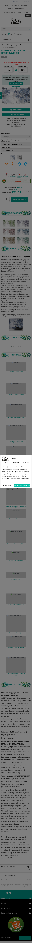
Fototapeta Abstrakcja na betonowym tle (16, 633)
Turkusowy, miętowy (24, 45)
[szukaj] (28, 28)
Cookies (28, 15)
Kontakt (26, 12)
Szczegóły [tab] (16, 462)
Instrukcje (24, 5)
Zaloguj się (20, 34)
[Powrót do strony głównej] (2, 45)
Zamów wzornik (5, 141)
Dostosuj (8, 485)
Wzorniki (10, 8)
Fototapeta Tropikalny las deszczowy (16, 442)
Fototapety (9, 45)
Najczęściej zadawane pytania (12, 12)
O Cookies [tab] (26, 462)
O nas (6, 5)
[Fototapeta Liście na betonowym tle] (9, 223)
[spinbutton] (8, 70)
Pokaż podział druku (16, 83)
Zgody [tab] (5, 462)
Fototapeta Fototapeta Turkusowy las (16, 674)
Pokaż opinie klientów (10, 875)
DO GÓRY (23, 938)
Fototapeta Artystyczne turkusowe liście (16, 507)
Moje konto (5, 908)
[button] (13, 68)
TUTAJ (18, 314)
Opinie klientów (19, 8)
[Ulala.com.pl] (16, 21)
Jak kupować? (15, 5)
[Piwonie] (16, 575)
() (5, 34)
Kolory (15, 45)
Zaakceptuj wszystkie (22, 485)
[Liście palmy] (16, 555)
